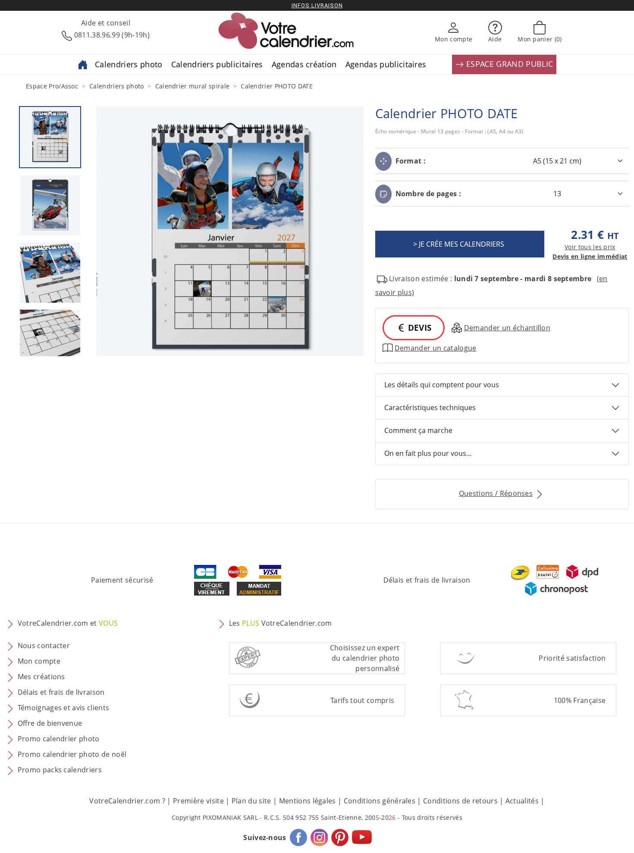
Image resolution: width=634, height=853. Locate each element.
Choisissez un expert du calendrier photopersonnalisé (364, 658)
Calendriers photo (128, 64)
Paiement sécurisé (122, 580)
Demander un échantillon (507, 327)
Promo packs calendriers (60, 770)
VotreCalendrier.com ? (127, 801)
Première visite (198, 801)
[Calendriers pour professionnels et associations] (83, 64)
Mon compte (39, 661)
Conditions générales (379, 801)
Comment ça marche (418, 430)
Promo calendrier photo (59, 738)
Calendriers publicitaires (217, 64)
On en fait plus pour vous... (427, 453)
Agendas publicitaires (386, 64)
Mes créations (41, 676)
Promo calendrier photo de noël (72, 754)
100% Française (580, 700)
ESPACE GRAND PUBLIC (508, 64)
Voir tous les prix (590, 247)
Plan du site (251, 801)
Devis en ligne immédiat (589, 256)
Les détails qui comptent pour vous (441, 384)
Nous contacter (44, 645)
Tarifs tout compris (362, 700)
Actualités (522, 801)
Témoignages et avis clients (64, 707)
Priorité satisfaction (572, 658)
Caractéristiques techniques (430, 407)
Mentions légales (307, 801)
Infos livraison (317, 5)
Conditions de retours (460, 801)
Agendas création (304, 64)
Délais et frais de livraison (427, 580)
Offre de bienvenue (50, 723)
